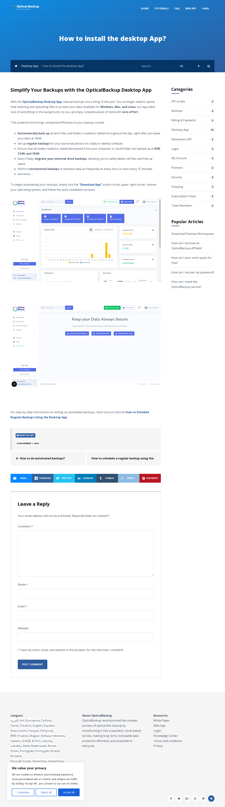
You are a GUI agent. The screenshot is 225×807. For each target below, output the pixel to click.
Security (176, 177)
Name (23, 584)
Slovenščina (56, 761)
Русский (16, 761)
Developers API (181, 139)
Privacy (158, 746)
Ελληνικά (46, 731)
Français (33, 731)
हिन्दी (13, 736)
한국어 (36, 741)
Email (22, 606)
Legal (175, 149)
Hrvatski (22, 736)
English (37, 725)
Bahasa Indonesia (53, 736)
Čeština (46, 720)
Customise (23, 792)
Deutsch (25, 725)
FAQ (177, 8)
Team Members (181, 205)
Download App (90, 185)
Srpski (27, 761)
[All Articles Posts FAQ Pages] (175, 66)
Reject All (46, 792)
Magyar (35, 736)
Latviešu (16, 746)
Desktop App (29, 66)
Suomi (22, 731)
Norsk (52, 746)
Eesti (14, 731)
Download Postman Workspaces (192, 234)
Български (32, 720)
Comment (25, 526)
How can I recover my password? (192, 272)
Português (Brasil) (47, 751)
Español (49, 725)
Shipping (177, 187)
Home (145, 8)
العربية (14, 720)
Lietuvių (47, 741)
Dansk (15, 725)
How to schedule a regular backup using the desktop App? (132, 458)
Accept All (68, 792)
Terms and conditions (167, 741)
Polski (14, 751)
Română (16, 756)
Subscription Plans (183, 196)
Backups (177, 111)
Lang (205, 8)
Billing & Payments (183, 120)
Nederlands (38, 746)
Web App (190, 8)
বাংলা (22, 720)
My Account (179, 158)
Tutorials (161, 8)
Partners (177, 168)
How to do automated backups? (42, 458)
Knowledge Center (165, 736)
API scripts (178, 101)
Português (27, 751)
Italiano (16, 741)
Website (23, 628)
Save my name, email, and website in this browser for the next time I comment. (72, 650)
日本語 (26, 741)
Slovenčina (39, 761)
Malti (26, 746)
